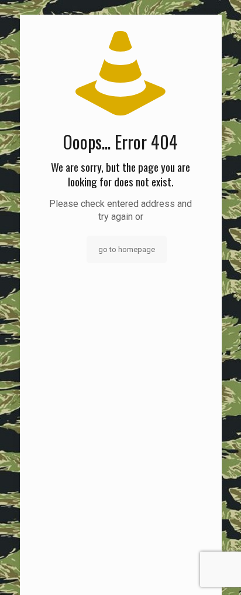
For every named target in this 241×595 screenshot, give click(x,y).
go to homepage (126, 249)
